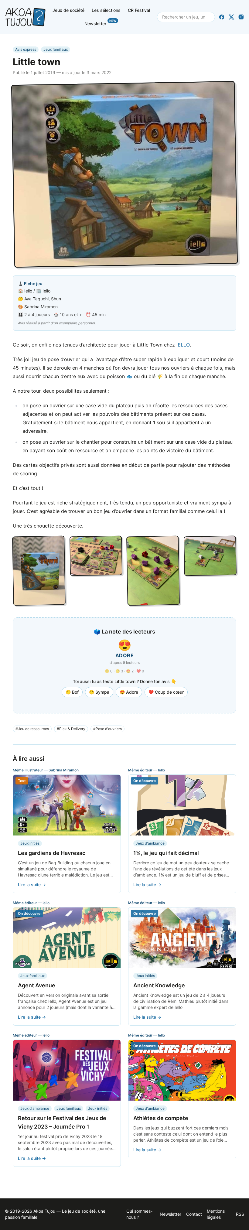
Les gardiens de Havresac (51, 853)
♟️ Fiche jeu (30, 283)
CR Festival (139, 10)
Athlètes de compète (160, 1118)
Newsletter (100, 22)
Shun (56, 298)
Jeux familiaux (55, 49)
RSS (240, 1214)
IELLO (183, 345)
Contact (194, 1214)
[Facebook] (222, 17)
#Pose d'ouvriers (107, 728)
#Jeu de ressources (32, 728)
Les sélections (106, 10)
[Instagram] (241, 17)
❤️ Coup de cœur (166, 692)
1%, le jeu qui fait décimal (166, 853)
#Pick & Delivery (71, 728)
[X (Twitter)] (231, 17)
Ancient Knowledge (159, 985)
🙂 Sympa (99, 692)
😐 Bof (72, 692)
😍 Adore (129, 692)
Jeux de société (68, 10)
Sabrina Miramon (41, 306)
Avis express (25, 49)
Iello (28, 290)
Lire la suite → (32, 884)
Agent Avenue (36, 985)
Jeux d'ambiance (150, 843)
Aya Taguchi (36, 298)
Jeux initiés (29, 843)
